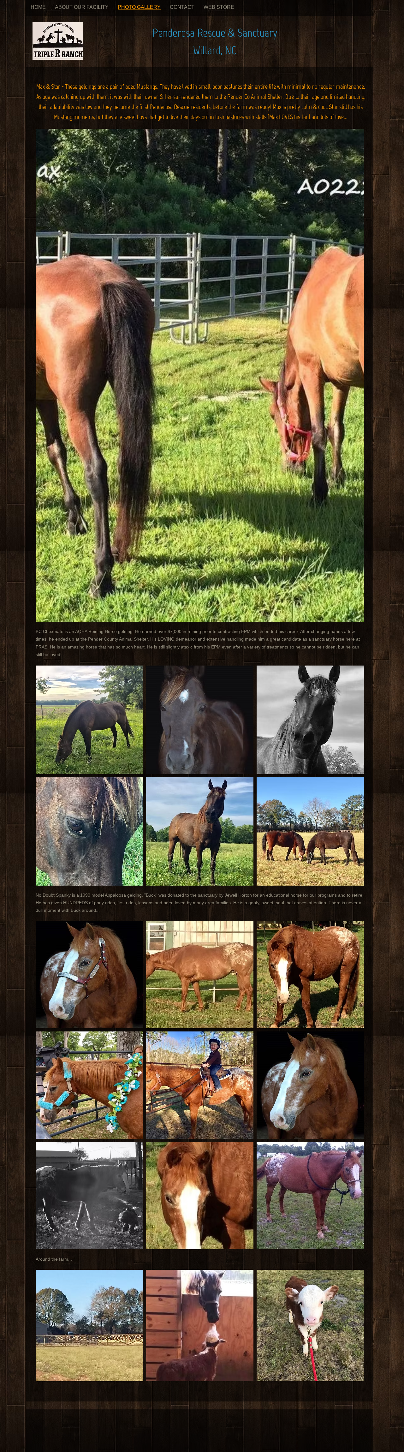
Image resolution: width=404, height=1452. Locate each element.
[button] (200, 375)
